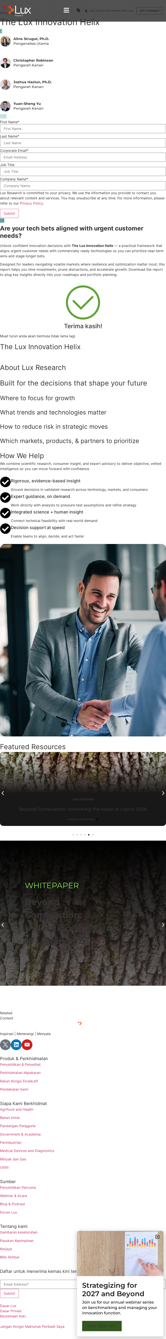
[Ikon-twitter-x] (5, 1044)
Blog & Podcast (12, 1204)
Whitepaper (52, 885)
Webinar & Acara (13, 1195)
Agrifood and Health (16, 1109)
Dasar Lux (8, 1306)
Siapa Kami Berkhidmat (23, 1103)
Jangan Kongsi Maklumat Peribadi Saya (32, 1326)
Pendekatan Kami (14, 1089)
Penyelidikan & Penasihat (20, 1064)
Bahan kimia (10, 1117)
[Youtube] (27, 1044)
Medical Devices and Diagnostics (27, 1151)
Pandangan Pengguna (17, 1126)
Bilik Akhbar (9, 1257)
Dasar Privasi (10, 1311)
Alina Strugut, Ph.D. (31, 39)
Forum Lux (8, 1212)
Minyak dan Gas (13, 1159)
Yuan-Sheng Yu (27, 104)
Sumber (8, 1181)
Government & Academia (20, 1134)
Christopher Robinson (33, 60)
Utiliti (4, 1167)
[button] (2, 793)
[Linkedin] (16, 1044)
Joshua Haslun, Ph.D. (32, 82)
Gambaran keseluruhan (18, 1232)
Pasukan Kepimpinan (17, 1240)
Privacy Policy (31, 203)
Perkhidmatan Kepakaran (20, 1072)
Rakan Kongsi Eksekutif (19, 1081)
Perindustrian (10, 1142)
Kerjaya (6, 1249)
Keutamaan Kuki (13, 1316)
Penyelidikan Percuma (18, 1187)
